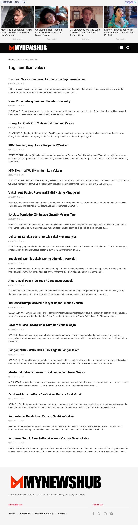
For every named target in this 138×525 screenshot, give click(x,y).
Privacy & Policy (44, 513)
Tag (18, 60)
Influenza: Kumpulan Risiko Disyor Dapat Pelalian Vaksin (45, 303)
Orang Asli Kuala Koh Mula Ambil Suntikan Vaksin (41, 123)
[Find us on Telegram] (111, 514)
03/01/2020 (15, 84)
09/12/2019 (15, 106)
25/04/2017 (15, 307)
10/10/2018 (15, 197)
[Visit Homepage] (27, 47)
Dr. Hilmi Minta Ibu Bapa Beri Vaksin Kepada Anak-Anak (45, 394)
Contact (62, 513)
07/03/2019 (15, 150)
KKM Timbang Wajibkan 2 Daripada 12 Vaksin (38, 145)
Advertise (25, 513)
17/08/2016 (15, 377)
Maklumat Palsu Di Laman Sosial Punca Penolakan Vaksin (46, 372)
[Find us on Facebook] (93, 514)
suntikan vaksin (30, 60)
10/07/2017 (15, 263)
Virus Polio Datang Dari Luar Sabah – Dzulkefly (39, 101)
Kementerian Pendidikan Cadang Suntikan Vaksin (41, 416)
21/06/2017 (15, 285)
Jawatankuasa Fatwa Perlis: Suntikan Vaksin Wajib (42, 325)
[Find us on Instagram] (105, 514)
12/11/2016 (15, 329)
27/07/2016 (15, 399)
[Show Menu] (121, 48)
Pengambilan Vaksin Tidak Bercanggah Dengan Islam (43, 350)
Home (11, 60)
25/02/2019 (15, 175)
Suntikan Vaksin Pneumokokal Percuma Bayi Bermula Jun (46, 79)
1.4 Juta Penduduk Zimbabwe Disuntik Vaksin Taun (42, 214)
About (11, 513)
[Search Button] (128, 48)
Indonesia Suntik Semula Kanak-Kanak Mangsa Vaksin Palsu (48, 438)
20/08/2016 (15, 355)
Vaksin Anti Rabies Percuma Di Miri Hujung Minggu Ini (44, 192)
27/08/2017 (15, 241)
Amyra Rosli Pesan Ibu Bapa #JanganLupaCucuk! (40, 280)
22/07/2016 (15, 421)
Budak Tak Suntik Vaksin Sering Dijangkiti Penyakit (42, 258)
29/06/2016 (15, 443)
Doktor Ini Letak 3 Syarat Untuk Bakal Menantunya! (42, 236)
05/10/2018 (15, 219)
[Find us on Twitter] (99, 514)
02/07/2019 (15, 128)
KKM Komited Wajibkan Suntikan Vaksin (35, 170)
